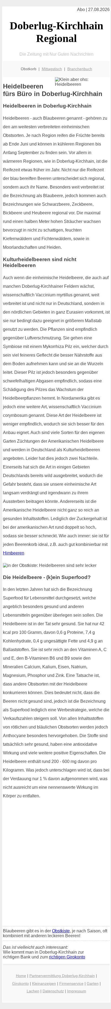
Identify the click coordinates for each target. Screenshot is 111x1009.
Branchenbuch (79, 69)
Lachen (33, 991)
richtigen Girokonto (67, 957)
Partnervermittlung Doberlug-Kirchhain (62, 976)
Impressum (76, 991)
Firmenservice (71, 983)
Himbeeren (13, 553)
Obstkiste (61, 931)
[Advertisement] (55, 864)
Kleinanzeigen (44, 983)
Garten (93, 983)
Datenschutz (53, 991)
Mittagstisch (52, 69)
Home (21, 976)
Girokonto (20, 983)
